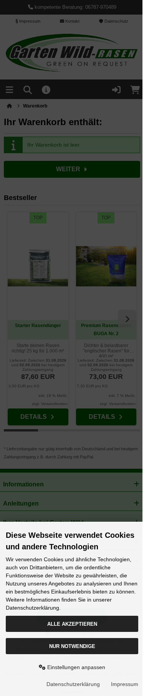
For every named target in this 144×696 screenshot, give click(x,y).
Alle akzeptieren (72, 624)
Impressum (124, 684)
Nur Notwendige (72, 646)
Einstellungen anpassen (75, 667)
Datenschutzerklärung (73, 684)
